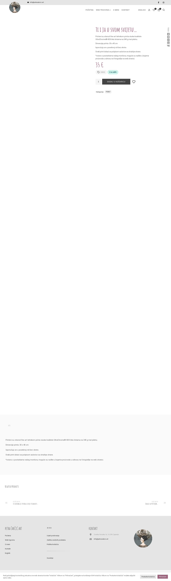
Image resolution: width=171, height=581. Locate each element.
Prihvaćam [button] (162, 577)
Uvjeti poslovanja (53, 536)
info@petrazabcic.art (37, 2)
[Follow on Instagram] (163, 2)
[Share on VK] (168, 46)
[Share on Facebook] (168, 34)
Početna (90, 10)
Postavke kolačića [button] (148, 577)
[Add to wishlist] (134, 82)
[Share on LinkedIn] (168, 43)
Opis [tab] (9, 425)
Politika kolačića (53, 544)
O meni (116, 10)
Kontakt (126, 10)
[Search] (163, 10)
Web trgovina (102, 10)
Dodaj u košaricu (116, 82)
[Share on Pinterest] (168, 40)
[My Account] (149, 10)
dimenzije (103, 72)
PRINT (108, 92)
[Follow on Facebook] (158, 2)
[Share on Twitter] (168, 37)
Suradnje (50, 558)
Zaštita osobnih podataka (56, 540)
